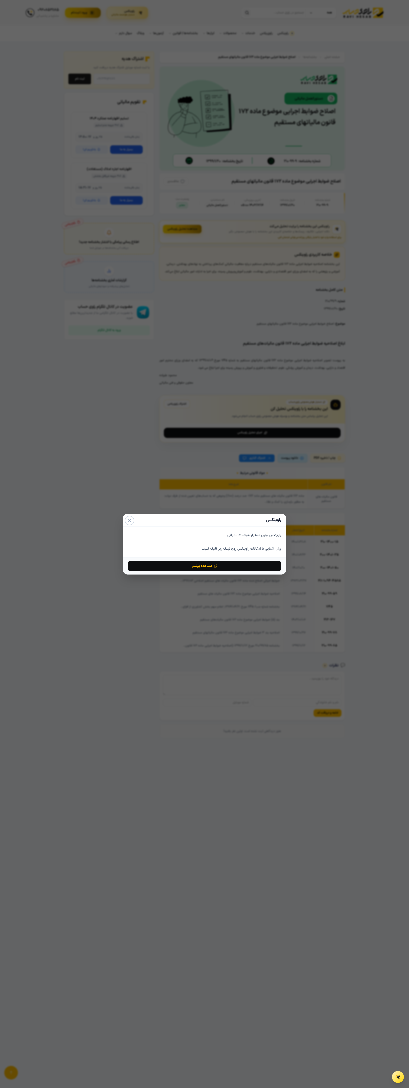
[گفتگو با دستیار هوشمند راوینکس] (398, 1077)
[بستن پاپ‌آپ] (129, 520)
